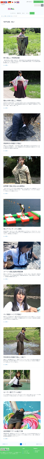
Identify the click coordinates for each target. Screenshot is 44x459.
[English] (4, 2)
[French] (7, 2)
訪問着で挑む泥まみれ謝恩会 (14, 186)
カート (27, 13)
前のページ (5, 444)
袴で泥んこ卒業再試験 (11, 58)
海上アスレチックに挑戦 (12, 229)
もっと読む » (5, 65)
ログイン (32, 13)
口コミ (23, 13)
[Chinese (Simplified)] (2, 2)
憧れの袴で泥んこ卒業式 (12, 101)
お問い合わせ (29, 1)
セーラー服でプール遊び (12, 392)
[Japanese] (12, 2)
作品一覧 (18, 13)
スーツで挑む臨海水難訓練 (13, 272)
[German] (10, 2)
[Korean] (15, 2)
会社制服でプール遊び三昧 (13, 431)
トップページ (12, 13)
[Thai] (18, 2)
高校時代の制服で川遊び (12, 143)
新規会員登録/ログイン (38, 1)
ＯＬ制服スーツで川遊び (12, 314)
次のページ (39, 444)
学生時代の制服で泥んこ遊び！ (14, 357)
